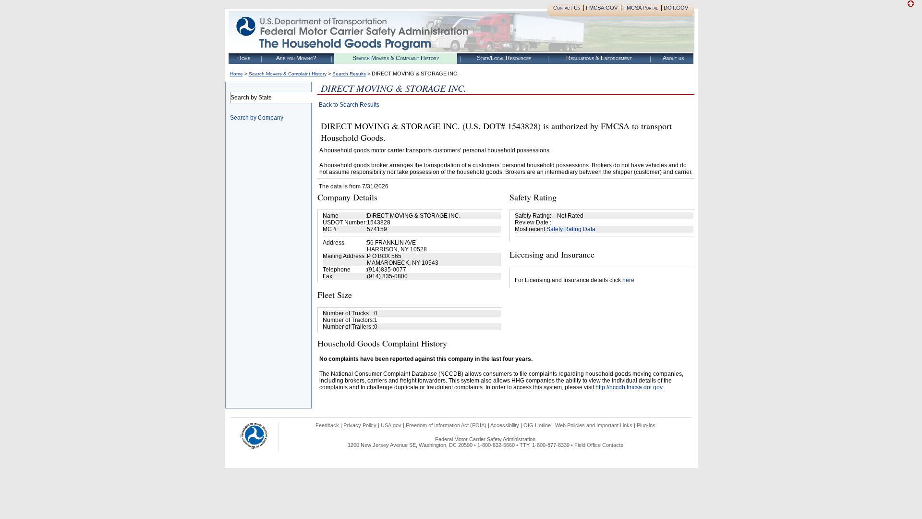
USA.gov (391, 425)
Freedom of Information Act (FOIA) (446, 425)
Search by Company (256, 117)
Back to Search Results (349, 104)
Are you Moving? (296, 58)
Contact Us (566, 8)
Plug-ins (646, 425)
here (628, 280)
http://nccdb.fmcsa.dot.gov (629, 387)
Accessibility (504, 425)
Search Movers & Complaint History (395, 58)
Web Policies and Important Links (593, 425)
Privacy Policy (359, 425)
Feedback (327, 425)
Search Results (349, 73)
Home (243, 58)
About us (673, 58)
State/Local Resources (504, 58)
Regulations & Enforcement (599, 58)
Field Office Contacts (598, 445)
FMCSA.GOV (602, 8)
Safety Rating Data (570, 229)
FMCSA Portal (640, 8)
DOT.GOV (676, 8)
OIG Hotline (537, 425)
